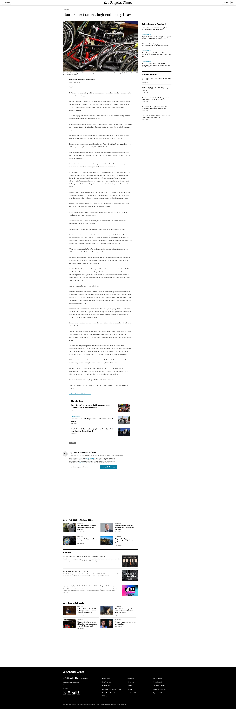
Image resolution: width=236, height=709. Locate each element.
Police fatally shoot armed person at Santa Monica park (87, 540)
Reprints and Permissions (160, 693)
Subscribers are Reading (153, 24)
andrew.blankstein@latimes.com (80, 394)
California (66, 9)
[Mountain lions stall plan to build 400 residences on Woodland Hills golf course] (106, 610)
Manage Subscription (159, 689)
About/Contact (157, 678)
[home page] (118, 2)
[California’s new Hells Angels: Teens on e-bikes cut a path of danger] (124, 420)
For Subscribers (75, 416)
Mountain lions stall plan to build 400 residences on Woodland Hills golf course (125, 611)
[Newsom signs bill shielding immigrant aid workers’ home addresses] (106, 527)
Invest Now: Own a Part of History (110, 694)
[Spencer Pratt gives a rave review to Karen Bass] (106, 623)
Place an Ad (106, 685)
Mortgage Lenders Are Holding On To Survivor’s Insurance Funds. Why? (84, 556)
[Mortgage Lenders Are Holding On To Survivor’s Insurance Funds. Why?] (130, 561)
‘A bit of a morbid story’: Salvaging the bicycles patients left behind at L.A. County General (92, 430)
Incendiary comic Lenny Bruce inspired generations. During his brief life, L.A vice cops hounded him (156, 65)
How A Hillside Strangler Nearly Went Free (75, 571)
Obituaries (130, 682)
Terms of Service (90, 458)
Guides (129, 689)
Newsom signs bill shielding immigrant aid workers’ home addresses (124, 528)
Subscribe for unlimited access (71, 682)
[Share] (71, 87)
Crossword (130, 678)
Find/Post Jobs (106, 682)
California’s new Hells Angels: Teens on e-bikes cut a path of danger (92, 420)
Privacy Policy (81, 462)
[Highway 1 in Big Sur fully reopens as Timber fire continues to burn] (106, 540)
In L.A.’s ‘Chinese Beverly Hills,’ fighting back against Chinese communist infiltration (87, 611)
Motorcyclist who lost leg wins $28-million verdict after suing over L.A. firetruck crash (87, 624)
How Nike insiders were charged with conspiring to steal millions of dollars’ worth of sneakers (90, 406)
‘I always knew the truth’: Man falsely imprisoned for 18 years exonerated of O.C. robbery (155, 89)
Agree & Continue (109, 467)
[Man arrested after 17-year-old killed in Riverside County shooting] (69, 527)
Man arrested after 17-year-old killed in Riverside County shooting (86, 528)
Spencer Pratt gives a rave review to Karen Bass (125, 623)
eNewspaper (106, 678)
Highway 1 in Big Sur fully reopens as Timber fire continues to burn (125, 541)
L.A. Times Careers (159, 685)
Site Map (65, 685)
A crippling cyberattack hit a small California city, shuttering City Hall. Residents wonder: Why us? (156, 54)
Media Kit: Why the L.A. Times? (111, 689)
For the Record (157, 682)
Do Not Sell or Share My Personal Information (116, 704)
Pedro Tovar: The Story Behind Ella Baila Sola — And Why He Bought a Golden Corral (88, 586)
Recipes (129, 685)
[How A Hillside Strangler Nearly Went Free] (130, 575)
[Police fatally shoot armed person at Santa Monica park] (69, 540)
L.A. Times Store (132, 693)
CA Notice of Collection (100, 704)
